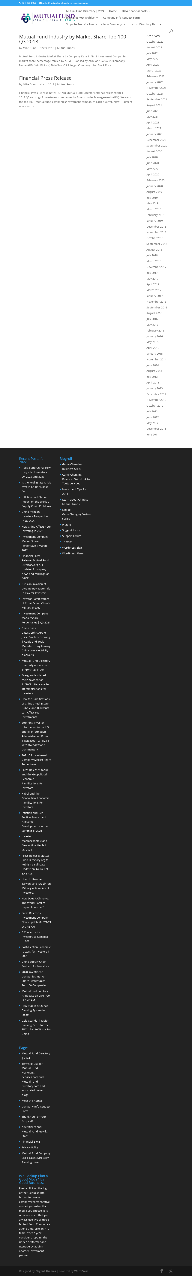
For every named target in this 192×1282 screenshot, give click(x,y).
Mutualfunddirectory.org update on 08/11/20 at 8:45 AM (36, 995)
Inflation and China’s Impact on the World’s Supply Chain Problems (36, 501)
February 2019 (155, 215)
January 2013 (154, 388)
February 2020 (155, 180)
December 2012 (156, 394)
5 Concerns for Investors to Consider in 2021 (35, 936)
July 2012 (152, 411)
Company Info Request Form (121, 17)
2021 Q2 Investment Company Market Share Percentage (36, 759)
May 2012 (152, 423)
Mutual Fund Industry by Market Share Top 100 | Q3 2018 (74, 39)
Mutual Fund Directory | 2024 (85, 11)
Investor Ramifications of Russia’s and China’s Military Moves (36, 603)
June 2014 (152, 365)
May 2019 (152, 203)
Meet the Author (32, 1100)
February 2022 (155, 76)
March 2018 (153, 261)
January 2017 (154, 296)
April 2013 (152, 382)
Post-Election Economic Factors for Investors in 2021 (36, 951)
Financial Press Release (45, 77)
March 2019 (153, 209)
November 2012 (156, 400)
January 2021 (154, 134)
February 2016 (155, 330)
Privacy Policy (30, 1147)
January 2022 (154, 82)
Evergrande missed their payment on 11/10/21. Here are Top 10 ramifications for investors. (36, 684)
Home (113, 11)
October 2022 (154, 41)
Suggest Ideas (71, 530)
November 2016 (156, 301)
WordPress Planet (73, 553)
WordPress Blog (72, 547)
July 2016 (152, 319)
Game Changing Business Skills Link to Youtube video (76, 479)
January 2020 (154, 186)
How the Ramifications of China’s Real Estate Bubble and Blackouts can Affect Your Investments (36, 708)
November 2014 (156, 359)
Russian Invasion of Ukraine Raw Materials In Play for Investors (36, 588)
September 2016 (156, 307)
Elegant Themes (45, 1271)
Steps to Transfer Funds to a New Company (94, 24)
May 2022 (152, 59)
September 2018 (156, 244)
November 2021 (156, 87)
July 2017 (152, 272)
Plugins (66, 524)
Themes (67, 542)
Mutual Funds (66, 48)
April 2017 (152, 284)
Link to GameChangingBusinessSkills (77, 514)
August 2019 (154, 192)
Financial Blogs (31, 1141)
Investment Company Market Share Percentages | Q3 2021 (36, 618)
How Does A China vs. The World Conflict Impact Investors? (35, 903)
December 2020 (156, 140)
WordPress (81, 1271)
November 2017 (156, 267)
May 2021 (152, 116)
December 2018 (156, 226)
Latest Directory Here (144, 24)
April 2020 (152, 174)
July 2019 (152, 197)
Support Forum (71, 536)
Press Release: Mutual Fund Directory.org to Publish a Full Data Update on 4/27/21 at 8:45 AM (36, 864)
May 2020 (152, 169)
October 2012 (154, 405)
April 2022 (152, 64)
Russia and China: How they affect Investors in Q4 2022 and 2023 (36, 472)
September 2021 (156, 99)
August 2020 (154, 151)
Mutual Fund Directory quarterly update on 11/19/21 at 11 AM (36, 665)
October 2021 (154, 93)
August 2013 (154, 371)
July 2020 (152, 157)
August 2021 (154, 105)
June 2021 (152, 111)
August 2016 (154, 313)
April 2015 (152, 348)
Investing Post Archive (80, 17)
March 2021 (153, 128)
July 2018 (152, 255)
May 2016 (152, 324)
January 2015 (154, 353)
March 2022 (153, 70)
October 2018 (154, 238)
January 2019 (154, 221)
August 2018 (154, 249)
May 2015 (152, 342)
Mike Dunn (30, 48)
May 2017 (152, 278)
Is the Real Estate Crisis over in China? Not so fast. (36, 487)
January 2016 (154, 336)
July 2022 (152, 53)
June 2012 (152, 417)
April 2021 (152, 122)
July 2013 (152, 376)
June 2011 (152, 434)
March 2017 (153, 290)
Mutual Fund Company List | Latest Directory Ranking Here (36, 1157)
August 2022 (154, 47)
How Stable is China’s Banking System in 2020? (35, 1010)
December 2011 (156, 428)
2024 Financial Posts (135, 11)
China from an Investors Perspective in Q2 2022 (35, 516)
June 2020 (152, 163)
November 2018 (156, 232)
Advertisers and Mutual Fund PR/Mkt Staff (34, 1131)
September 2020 (156, 145)
